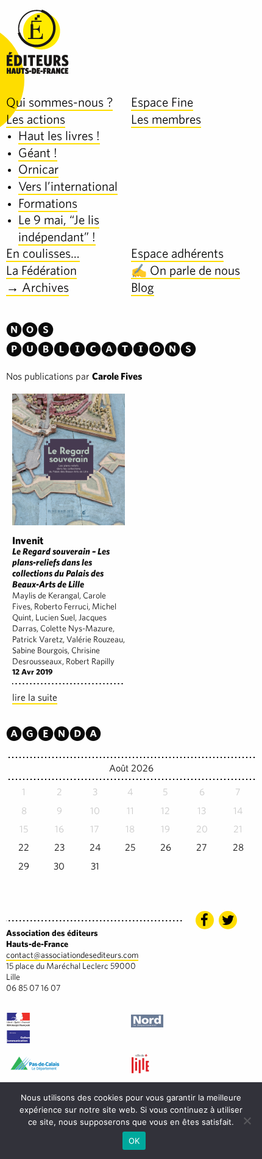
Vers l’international (68, 186)
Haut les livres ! (59, 135)
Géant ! (37, 152)
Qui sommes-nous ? (59, 102)
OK (134, 1141)
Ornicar (38, 169)
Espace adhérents (177, 253)
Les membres (166, 119)
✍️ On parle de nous (185, 270)
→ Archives (37, 287)
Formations (47, 203)
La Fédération (41, 270)
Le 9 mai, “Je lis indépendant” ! (58, 228)
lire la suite (34, 697)
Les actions (35, 119)
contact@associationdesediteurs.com (72, 955)
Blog (142, 287)
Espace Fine (162, 102)
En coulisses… (43, 253)
